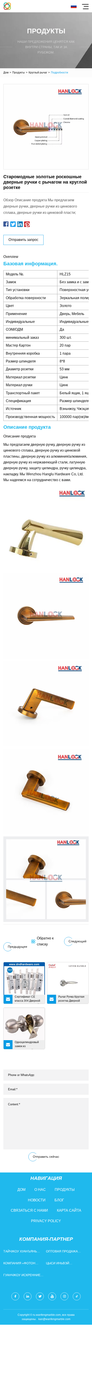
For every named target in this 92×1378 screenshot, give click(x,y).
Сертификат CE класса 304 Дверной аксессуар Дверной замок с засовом (27, 999)
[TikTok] (77, 1296)
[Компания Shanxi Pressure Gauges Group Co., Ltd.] (7, 6)
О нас (40, 1190)
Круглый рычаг (38, 72)
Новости (37, 1200)
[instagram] (64, 1296)
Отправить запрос (23, 240)
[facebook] (15, 1296)
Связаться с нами (29, 1210)
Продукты (18, 72)
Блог (59, 1200)
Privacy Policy (46, 1221)
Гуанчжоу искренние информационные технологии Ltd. (21, 1276)
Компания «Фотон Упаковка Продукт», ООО (20, 1264)
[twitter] (40, 1296)
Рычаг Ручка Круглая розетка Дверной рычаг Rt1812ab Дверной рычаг (71, 999)
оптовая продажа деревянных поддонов (66, 1252)
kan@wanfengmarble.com (54, 1319)
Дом (5, 72)
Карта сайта (69, 1210)
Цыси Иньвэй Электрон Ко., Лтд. (61, 1264)
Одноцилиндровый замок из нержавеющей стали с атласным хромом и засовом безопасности (28, 1045)
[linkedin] (27, 1296)
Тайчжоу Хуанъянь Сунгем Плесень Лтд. (21, 1252)
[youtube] (52, 1296)
